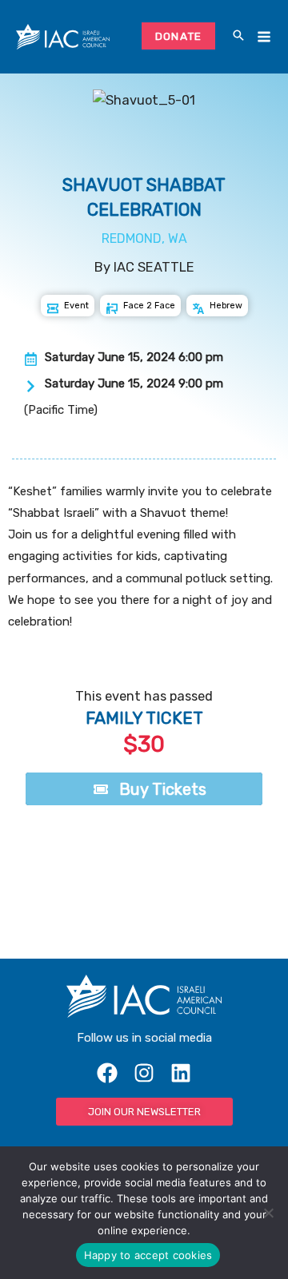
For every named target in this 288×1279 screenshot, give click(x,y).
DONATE (178, 36)
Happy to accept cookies (148, 1255)
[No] (268, 1213)
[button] (238, 37)
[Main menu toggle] (263, 37)
